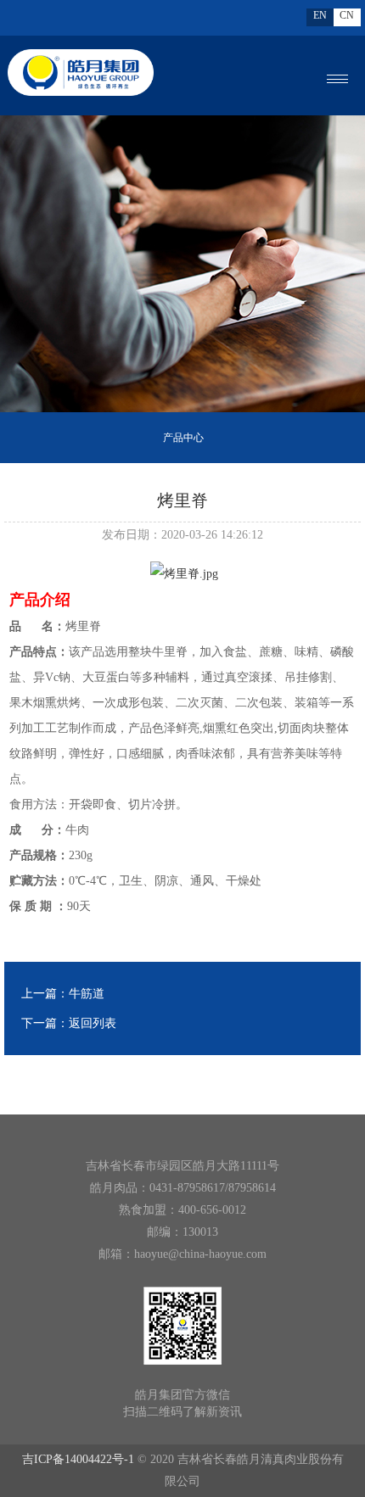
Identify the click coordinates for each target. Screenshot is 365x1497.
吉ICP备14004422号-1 (78, 1459)
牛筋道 (86, 993)
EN (320, 15)
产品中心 (183, 438)
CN (347, 15)
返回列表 (92, 1023)
